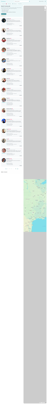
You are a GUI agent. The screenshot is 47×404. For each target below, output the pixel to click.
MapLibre (40, 402)
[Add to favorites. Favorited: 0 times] (21, 78)
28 (15, 168)
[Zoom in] (45, 7)
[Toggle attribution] (45, 402)
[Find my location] (45, 10)
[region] (35, 204)
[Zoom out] (45, 8)
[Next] (18, 169)
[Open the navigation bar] (45, 1)
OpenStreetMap (43, 402)
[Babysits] (3, 1)
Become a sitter (41, 1)
